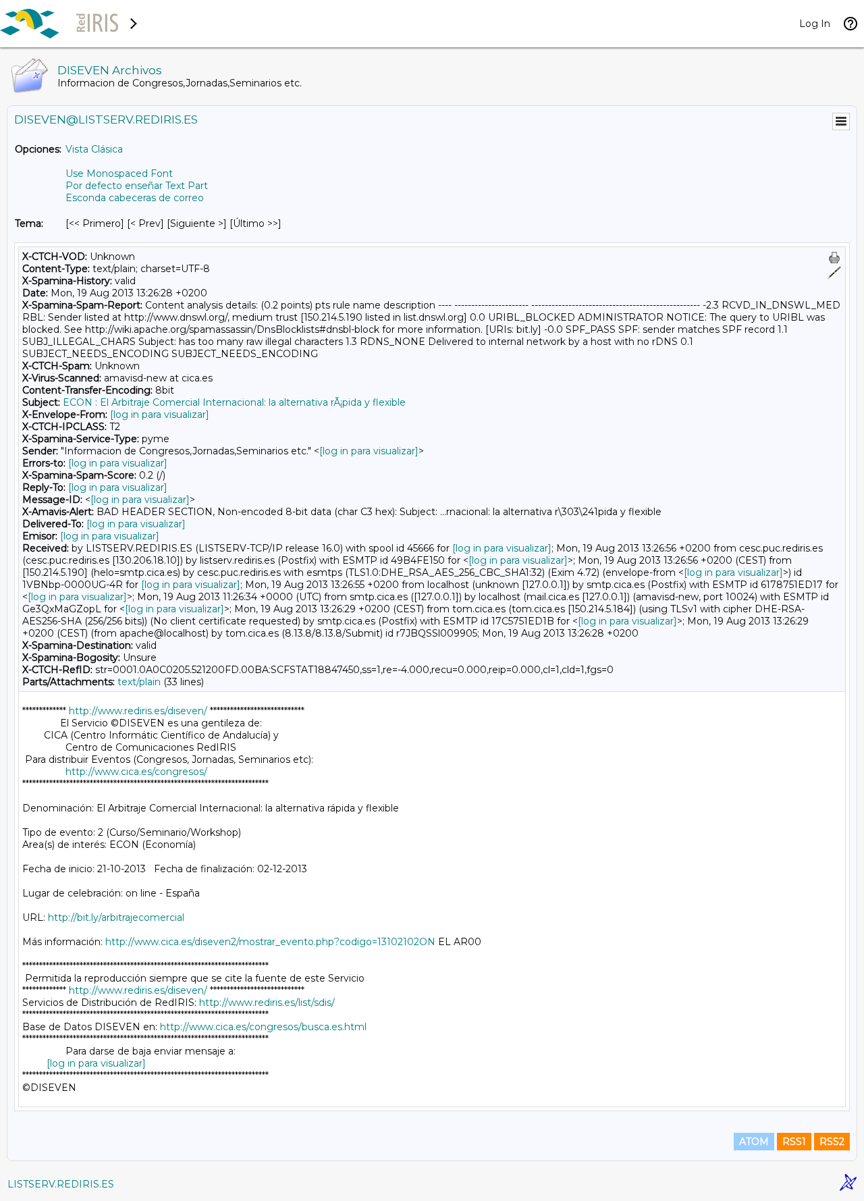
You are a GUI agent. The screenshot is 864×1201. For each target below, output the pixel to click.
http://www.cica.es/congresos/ (136, 772)
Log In (814, 24)
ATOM (754, 1142)
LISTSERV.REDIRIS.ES (60, 1184)
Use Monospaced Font (119, 173)
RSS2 (831, 1142)
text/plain (139, 682)
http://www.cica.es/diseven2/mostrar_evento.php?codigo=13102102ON (270, 942)
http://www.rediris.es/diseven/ (138, 711)
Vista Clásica (94, 149)
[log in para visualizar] (159, 414)
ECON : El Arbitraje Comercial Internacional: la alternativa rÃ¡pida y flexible (234, 402)
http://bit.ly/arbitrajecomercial (116, 917)
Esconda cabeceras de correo (134, 198)
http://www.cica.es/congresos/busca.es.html (263, 1027)
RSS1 (794, 1142)
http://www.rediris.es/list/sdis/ (267, 1002)
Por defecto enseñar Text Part (136, 186)
